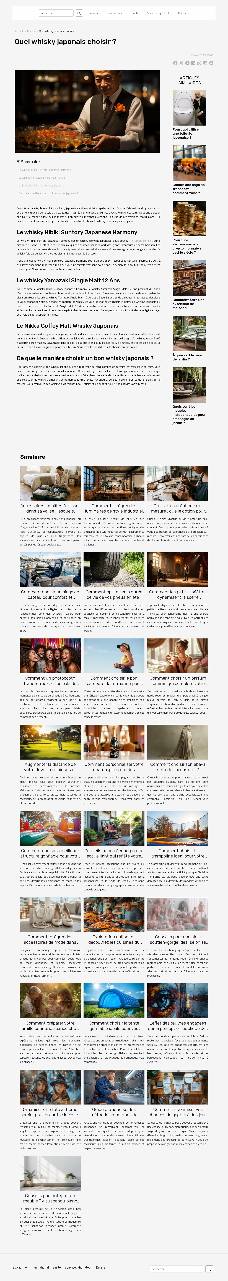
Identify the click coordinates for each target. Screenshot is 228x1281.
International (115, 13)
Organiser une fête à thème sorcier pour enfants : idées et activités (50, 1115)
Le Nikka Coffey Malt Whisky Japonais (41, 185)
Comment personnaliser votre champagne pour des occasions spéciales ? (114, 770)
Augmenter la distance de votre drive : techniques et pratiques (50, 770)
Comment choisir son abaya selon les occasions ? (178, 767)
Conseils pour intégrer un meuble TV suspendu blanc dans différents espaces (50, 1201)
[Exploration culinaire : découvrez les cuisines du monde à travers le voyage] (114, 914)
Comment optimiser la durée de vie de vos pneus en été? (114, 594)
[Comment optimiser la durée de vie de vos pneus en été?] (114, 569)
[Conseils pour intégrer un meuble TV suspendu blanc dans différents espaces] (50, 1173)
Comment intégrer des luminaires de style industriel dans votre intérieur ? (114, 511)
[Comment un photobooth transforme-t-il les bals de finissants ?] (50, 655)
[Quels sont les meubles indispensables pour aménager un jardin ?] (189, 384)
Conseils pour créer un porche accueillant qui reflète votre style (114, 856)
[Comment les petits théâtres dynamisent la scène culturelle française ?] (177, 569)
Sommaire (30, 161)
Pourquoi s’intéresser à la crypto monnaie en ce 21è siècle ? (188, 246)
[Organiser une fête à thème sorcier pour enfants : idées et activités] (50, 1087)
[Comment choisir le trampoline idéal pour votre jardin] (177, 828)
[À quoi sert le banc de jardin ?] (189, 333)
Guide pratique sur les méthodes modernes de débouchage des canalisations (114, 1115)
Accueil (19, 31)
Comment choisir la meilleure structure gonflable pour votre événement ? (50, 856)
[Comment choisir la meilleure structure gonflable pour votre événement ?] (50, 828)
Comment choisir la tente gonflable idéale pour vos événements (114, 1028)
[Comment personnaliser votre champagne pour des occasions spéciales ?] (114, 742)
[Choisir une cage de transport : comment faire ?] (189, 163)
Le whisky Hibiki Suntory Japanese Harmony (45, 170)
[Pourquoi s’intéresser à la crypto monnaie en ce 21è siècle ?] (189, 218)
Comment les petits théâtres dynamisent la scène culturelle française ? (178, 597)
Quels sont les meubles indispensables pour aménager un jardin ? (189, 414)
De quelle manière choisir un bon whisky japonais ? (48, 193)
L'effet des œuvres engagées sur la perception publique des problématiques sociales (178, 1028)
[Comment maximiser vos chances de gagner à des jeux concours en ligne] (177, 1087)
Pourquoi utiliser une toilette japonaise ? (186, 133)
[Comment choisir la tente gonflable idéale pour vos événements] (114, 1000)
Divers (182, 13)
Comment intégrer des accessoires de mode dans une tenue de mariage (50, 942)
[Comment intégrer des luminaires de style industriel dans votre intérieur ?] (114, 483)
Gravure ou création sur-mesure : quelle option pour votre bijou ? (178, 511)
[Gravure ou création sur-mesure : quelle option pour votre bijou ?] (177, 483)
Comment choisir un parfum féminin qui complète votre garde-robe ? (178, 683)
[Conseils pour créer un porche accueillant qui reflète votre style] (114, 828)
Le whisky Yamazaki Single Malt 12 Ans (42, 177)
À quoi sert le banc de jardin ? (188, 357)
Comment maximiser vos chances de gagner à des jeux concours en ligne (178, 1115)
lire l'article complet (141, 240)
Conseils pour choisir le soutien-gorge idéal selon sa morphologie (178, 942)
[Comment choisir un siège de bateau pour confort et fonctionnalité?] (50, 569)
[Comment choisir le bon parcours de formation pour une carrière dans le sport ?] (114, 655)
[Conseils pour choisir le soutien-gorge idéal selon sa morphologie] (177, 914)
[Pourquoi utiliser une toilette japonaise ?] (189, 107)
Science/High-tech (158, 13)
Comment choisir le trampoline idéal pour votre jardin (177, 856)
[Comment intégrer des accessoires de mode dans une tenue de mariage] (50, 914)
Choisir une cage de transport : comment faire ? (189, 189)
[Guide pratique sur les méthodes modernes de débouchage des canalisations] (114, 1087)
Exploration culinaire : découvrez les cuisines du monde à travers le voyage (114, 942)
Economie (93, 13)
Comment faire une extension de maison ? (188, 304)
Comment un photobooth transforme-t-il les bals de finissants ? (50, 683)
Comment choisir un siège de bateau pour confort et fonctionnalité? (50, 597)
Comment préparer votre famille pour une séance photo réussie (50, 1028)
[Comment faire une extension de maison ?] (189, 278)
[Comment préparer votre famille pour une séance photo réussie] (50, 1000)
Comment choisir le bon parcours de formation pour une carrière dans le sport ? (114, 683)
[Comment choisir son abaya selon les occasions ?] (177, 742)
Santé (135, 13)
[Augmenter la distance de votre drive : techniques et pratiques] (50, 742)
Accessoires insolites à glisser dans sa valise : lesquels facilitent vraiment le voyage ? (50, 511)
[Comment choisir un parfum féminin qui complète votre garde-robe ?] (177, 655)
